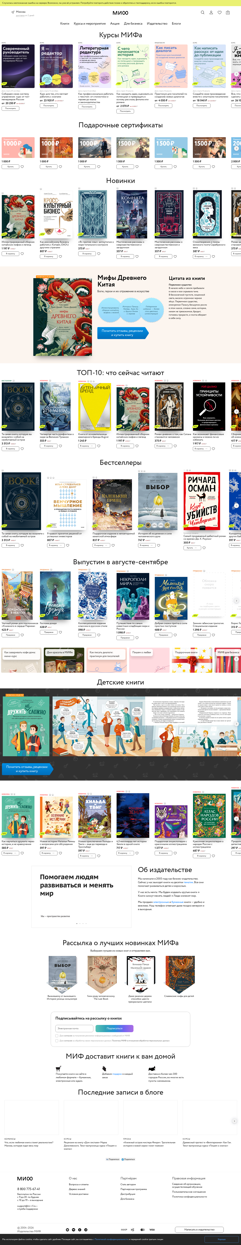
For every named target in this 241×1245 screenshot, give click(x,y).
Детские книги (120, 682)
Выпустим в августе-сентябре (120, 562)
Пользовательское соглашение (189, 1192)
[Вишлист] (219, 12)
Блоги (176, 23)
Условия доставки (78, 1194)
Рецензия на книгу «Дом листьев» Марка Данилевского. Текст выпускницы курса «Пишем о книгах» (90, 1146)
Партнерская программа (133, 1189)
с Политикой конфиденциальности (110, 1239)
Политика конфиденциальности (189, 1196)
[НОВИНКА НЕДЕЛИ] (26, 726)
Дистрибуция (127, 1194)
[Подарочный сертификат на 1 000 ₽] (20, 146)
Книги (64, 23)
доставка (20, 15)
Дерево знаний (77, 1189)
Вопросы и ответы (79, 1184)
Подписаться (114, 1028)
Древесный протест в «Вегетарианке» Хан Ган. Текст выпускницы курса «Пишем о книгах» (207, 1144)
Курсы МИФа (120, 35)
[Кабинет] (211, 12)
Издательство (157, 23)
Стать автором (128, 1184)
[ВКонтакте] (73, 1229)
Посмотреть (10, 108)
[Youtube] (67, 1229)
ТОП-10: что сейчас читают (120, 373)
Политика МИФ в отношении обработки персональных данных (141, 1040)
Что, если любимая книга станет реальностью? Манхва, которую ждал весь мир (28, 1144)
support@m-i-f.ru (26, 1206)
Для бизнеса (133, 23)
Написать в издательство (199, 1230)
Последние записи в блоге (120, 1092)
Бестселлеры (121, 462)
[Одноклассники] (79, 1229)
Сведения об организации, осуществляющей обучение (187, 1186)
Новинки (120, 181)
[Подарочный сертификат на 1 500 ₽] (134, 146)
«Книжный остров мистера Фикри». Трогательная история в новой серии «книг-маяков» (149, 1144)
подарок (117, 1074)
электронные (161, 902)
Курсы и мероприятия (90, 23)
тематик (188, 882)
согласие (68, 1035)
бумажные (178, 902)
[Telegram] (85, 1229)
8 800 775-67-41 (28, 1189)
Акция (115, 23)
